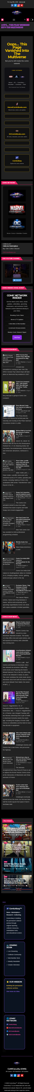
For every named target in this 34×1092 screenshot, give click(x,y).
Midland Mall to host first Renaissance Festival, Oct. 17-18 (23, 432)
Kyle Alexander (21, 497)
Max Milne (20, 436)
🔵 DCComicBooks (12, 1031)
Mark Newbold (21, 390)
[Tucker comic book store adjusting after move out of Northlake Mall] (9, 790)
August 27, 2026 (10, 834)
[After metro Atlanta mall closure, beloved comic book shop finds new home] (9, 738)
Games (5, 825)
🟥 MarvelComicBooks (14, 1028)
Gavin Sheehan (22, 362)
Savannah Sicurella (23, 740)
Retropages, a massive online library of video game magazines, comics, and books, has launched (17, 831)
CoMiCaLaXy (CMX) (17, 1069)
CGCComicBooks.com (9, 252)
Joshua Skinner (22, 792)
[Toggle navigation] (14, 19)
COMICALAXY (21, 834)
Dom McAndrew (22, 762)
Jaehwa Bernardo (22, 592)
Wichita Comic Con (22, 542)
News (5, 842)
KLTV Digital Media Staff (24, 411)
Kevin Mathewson (22, 700)
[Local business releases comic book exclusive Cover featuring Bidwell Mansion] (9, 656)
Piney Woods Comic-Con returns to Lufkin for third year (23, 407)
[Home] (2, 20)
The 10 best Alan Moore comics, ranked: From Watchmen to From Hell (15, 881)
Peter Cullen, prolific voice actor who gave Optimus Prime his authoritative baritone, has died (22, 464)
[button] (25, 19)
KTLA (19, 469)
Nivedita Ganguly (22, 565)
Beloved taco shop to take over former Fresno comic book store (23, 759)
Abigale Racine (21, 625)
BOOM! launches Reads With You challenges (15, 865)
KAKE (19, 543)
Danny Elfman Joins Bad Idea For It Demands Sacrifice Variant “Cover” (15, 847)
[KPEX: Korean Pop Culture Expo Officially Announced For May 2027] (9, 360)
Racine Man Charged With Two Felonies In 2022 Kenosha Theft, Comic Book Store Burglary (22, 695)
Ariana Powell (21, 657)
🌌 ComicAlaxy (11, 1024)
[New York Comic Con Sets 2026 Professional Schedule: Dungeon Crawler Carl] (9, 523)
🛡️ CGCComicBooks (13, 1034)
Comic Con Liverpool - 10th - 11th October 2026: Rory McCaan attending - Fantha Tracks (23, 385)
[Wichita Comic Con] (9, 547)
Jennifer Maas (21, 524)
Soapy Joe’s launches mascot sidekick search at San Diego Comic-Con (23, 494)
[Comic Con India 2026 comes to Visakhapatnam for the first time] (9, 564)
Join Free (17, 337)
